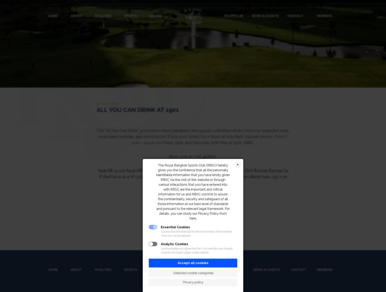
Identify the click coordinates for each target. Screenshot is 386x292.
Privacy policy (193, 282)
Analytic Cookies (174, 244)
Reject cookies (237, 164)
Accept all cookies (193, 263)
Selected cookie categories (193, 273)
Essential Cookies (175, 227)
